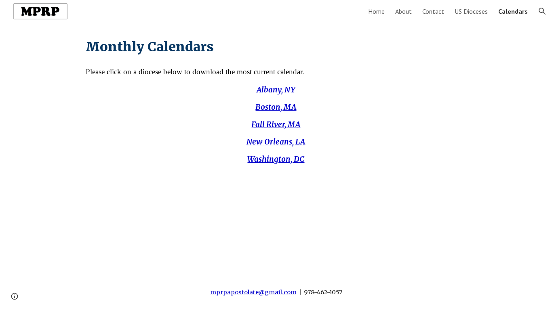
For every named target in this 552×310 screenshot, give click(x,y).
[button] (542, 11)
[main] (275, 47)
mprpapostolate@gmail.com (253, 292)
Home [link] (376, 11)
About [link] (403, 11)
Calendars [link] (513, 11)
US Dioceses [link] (471, 11)
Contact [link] (433, 11)
